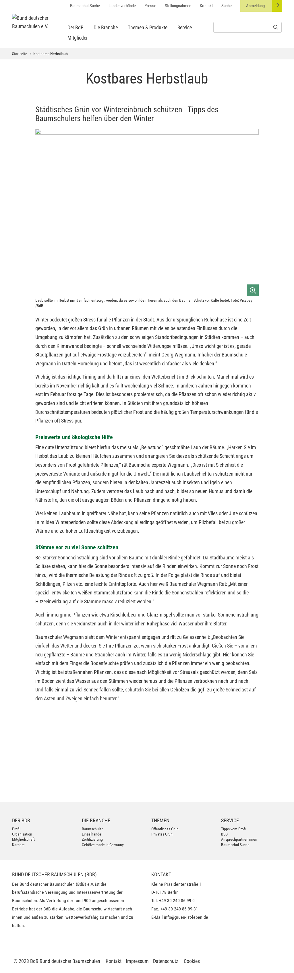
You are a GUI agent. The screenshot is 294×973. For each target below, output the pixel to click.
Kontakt (206, 5)
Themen (160, 820)
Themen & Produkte (147, 27)
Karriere (18, 844)
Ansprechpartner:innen (239, 839)
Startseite (19, 53)
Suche (226, 5)
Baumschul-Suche (85, 5)
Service (184, 27)
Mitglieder (77, 38)
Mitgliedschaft (23, 839)
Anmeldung (255, 5)
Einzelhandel (92, 834)
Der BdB (75, 27)
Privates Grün (162, 834)
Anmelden (265, 787)
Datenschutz (165, 961)
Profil (16, 829)
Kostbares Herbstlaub (50, 53)
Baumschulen (93, 829)
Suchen (124, 777)
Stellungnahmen (178, 5)
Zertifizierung (92, 839)
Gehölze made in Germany (103, 844)
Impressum (137, 961)
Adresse (55, 749)
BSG (224, 834)
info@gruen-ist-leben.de (186, 917)
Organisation (22, 834)
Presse (150, 5)
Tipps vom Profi (233, 829)
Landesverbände (122, 5)
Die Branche (106, 27)
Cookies (192, 961)
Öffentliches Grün (165, 829)
